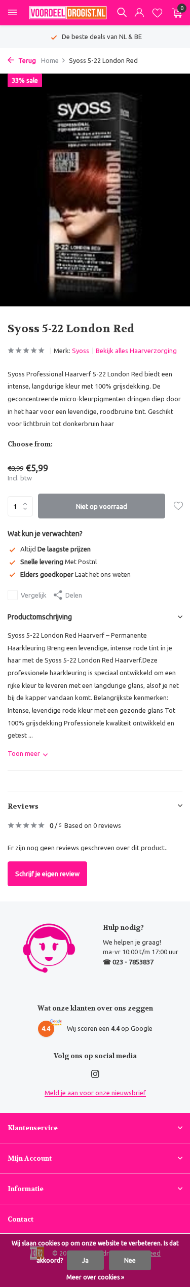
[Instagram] (95, 1074)
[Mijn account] (139, 13)
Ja (85, 1260)
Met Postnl (58, 561)
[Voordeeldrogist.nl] (67, 12)
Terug (26, 60)
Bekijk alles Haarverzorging (136, 350)
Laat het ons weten (75, 574)
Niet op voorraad (101, 506)
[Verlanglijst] (157, 13)
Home (50, 60)
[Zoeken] (121, 12)
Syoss (80, 350)
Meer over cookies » (95, 1277)
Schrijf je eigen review (47, 873)
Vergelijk (34, 595)
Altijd (55, 548)
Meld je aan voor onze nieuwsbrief (95, 1092)
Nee (130, 1260)
